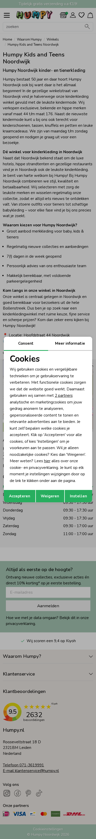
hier (47, 461)
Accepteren (19, 496)
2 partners (64, 395)
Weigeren (50, 496)
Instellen (78, 496)
